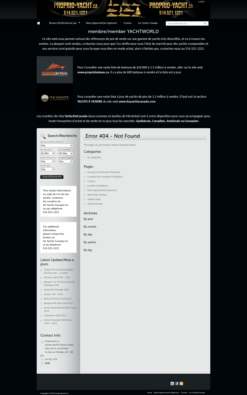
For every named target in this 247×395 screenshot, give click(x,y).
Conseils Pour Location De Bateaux (104, 176)
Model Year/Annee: (48, 158)
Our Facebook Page (177, 383)
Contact (128, 23)
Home (40, 23)
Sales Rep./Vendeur (97, 195)
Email (47, 363)
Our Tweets (172, 383)
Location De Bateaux (97, 186)
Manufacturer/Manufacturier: (52, 142)
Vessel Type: (45, 166)
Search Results (94, 204)
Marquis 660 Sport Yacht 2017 (59, 303)
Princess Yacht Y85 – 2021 (57, 277)
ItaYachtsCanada (76, 116)
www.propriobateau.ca (93, 72)
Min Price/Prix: (46, 150)
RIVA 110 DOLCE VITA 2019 (57, 299)
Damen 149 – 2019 (53, 294)
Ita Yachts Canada (147, 23)
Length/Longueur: (66, 158)
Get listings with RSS (181, 383)
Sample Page (94, 199)
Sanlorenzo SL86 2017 (55, 315)
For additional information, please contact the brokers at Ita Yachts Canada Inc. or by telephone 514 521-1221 (56, 237)
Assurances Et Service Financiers (103, 172)
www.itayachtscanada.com (137, 101)
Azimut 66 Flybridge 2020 (56, 289)
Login (201, 2)
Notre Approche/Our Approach (101, 23)
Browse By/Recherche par (61, 23)
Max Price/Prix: (64, 150)
